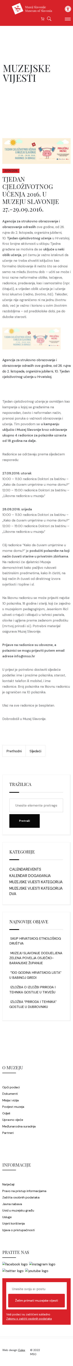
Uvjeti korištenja (13, 1223)
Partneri (8, 1133)
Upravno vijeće (12, 1120)
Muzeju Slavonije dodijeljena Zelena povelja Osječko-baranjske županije (35, 958)
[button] (68, 9)
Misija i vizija (10, 1100)
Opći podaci (11, 1087)
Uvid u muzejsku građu (18, 1210)
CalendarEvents (25, 869)
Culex (21, 1350)
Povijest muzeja (13, 1107)
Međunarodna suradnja (19, 1126)
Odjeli (6, 1113)
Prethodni (14, 751)
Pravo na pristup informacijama (24, 1191)
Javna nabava (12, 1204)
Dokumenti (10, 1094)
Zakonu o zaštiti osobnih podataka (29, 1319)
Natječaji (8, 1184)
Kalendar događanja (30, 875)
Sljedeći (35, 751)
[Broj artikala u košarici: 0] (43, 19)
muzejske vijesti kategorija (36, 882)
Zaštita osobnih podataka (21, 1197)
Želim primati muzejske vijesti (36, 1300)
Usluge (7, 1217)
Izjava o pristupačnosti (18, 1230)
